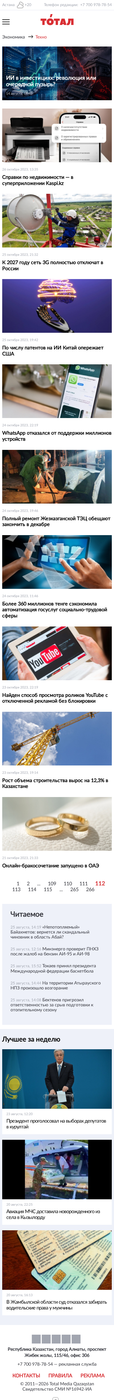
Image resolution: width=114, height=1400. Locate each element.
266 (90, 889)
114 (32, 889)
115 (48, 889)
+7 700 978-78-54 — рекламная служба (57, 1364)
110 (68, 883)
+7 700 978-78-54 (96, 5)
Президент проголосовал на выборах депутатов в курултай (56, 1124)
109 (52, 883)
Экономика (13, 37)
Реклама (93, 1375)
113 (16, 889)
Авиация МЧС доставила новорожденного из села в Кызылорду (53, 1214)
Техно (41, 37)
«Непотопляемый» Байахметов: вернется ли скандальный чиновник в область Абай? (50, 932)
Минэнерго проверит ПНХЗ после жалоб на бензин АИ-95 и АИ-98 (55, 951)
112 (100, 883)
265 (74, 889)
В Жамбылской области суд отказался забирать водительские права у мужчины (56, 1305)
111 (83, 883)
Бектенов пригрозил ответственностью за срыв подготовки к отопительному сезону (52, 1005)
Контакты (26, 1375)
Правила (60, 1375)
